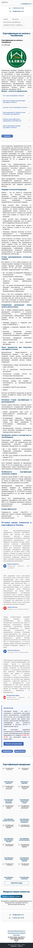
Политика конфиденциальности (16, 931)
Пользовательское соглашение (16, 933)
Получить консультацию (13, 744)
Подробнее (13, 946)
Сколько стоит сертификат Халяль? (16, 107)
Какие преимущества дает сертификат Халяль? (16, 126)
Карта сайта (16, 935)
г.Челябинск (25, 4)
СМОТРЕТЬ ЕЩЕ (16, 883)
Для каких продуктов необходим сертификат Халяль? (16, 101)
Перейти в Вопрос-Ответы (11, 896)
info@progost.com (18, 11)
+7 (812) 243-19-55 (18, 8)
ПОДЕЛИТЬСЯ (7, 751)
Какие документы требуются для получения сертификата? (16, 113)
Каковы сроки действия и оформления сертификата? (16, 120)
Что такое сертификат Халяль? (16, 95)
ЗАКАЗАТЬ (7, 136)
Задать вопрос (20, 751)
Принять (20, 946)
